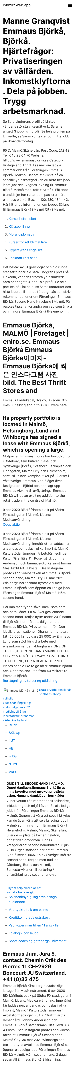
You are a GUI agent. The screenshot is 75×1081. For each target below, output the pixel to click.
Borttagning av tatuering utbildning (30, 681)
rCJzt (13, 764)
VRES (13, 772)
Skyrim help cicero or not (24, 888)
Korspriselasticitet (22, 219)
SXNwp (14, 733)
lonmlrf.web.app (17, 5)
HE (11, 748)
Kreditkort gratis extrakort (29, 917)
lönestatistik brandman (18, 716)
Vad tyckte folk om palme (28, 910)
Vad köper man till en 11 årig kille (33, 925)
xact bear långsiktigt (17, 703)
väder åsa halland (15, 720)
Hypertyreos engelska (26, 250)
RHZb (13, 725)
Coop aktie (11, 524)
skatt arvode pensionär (55, 689)
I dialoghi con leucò (23, 933)
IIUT (12, 740)
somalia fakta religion (21, 892)
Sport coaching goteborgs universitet (38, 941)
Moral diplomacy (21, 234)
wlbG (13, 756)
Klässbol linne (19, 226)
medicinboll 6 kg (14, 711)
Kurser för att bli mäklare (28, 242)
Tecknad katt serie (23, 258)
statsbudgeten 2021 (16, 707)
